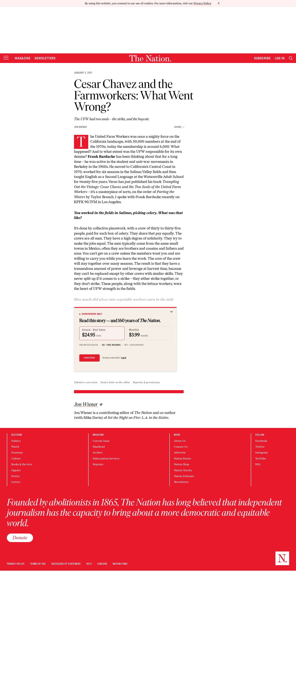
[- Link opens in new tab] (101, 404)
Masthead (99, 446)
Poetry (15, 476)
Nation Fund (120, 563)
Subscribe (262, 58)
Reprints (98, 464)
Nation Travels (183, 470)
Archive (97, 452)
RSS (257, 464)
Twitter (260, 446)
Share (177, 127)
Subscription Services (106, 458)
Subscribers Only (92, 314)
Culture (16, 458)
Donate (20, 538)
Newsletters (45, 58)
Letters (15, 482)
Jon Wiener (80, 127)
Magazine (22, 58)
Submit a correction (85, 382)
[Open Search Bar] (291, 58)
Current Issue (101, 440)
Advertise (180, 452)
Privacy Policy (202, 3)
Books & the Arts (21, 464)
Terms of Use (38, 563)
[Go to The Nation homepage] (150, 58)
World (15, 446)
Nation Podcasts (184, 476)
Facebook (261, 440)
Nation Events (182, 458)
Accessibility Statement (66, 563)
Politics (16, 440)
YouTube (260, 458)
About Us (180, 440)
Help (89, 563)
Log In (280, 58)
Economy (17, 452)
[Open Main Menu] (6, 58)
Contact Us (181, 446)
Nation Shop (181, 464)
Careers (102, 563)
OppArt (16, 470)
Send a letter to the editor (115, 382)
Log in (123, 357)
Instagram (261, 452)
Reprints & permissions (146, 382)
